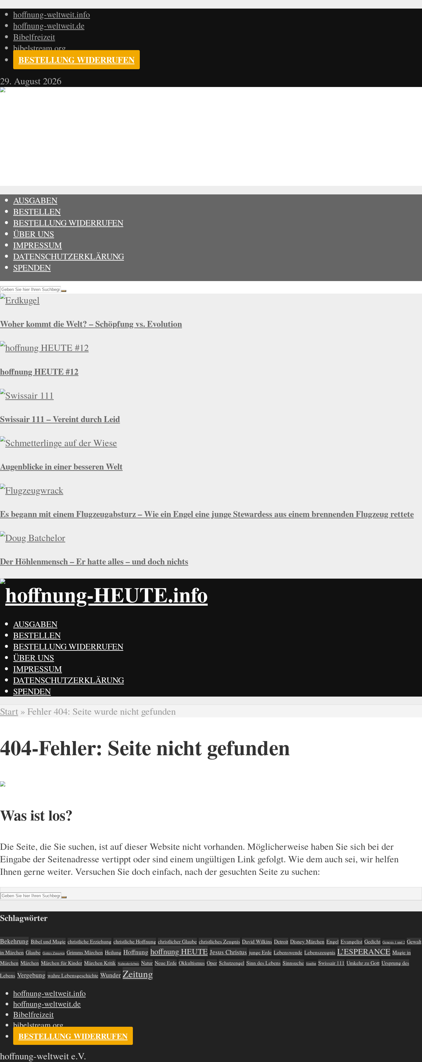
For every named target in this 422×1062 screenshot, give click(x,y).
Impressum (37, 244)
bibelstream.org (39, 47)
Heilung (113, 952)
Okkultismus (192, 962)
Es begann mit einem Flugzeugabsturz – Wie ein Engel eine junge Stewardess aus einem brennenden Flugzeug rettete (207, 513)
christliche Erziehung (89, 941)
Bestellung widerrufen (76, 59)
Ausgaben (35, 200)
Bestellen (37, 211)
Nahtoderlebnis (128, 963)
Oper (212, 962)
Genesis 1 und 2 (393, 942)
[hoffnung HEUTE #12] (44, 347)
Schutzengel (231, 962)
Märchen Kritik (100, 962)
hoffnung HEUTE (179, 951)
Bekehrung (14, 941)
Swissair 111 (331, 962)
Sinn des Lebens (263, 962)
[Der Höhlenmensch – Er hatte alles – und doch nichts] (32, 537)
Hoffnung (135, 952)
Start (9, 711)
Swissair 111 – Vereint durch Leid (60, 419)
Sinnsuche (293, 962)
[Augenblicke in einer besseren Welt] (58, 442)
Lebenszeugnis (319, 952)
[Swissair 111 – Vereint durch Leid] (27, 395)
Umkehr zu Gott (363, 962)
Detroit (281, 941)
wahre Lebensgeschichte (72, 975)
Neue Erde (166, 962)
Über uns (33, 233)
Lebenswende (288, 952)
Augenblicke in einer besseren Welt (61, 466)
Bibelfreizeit (34, 36)
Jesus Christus (228, 952)
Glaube (33, 952)
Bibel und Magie (48, 941)
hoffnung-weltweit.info (51, 14)
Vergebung (31, 975)
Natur (147, 962)
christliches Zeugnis (219, 941)
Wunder (110, 975)
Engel (332, 941)
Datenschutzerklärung (68, 256)
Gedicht (372, 941)
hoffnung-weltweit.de (48, 25)
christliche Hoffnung (134, 941)
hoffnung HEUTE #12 (39, 371)
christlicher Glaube (177, 941)
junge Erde (260, 952)
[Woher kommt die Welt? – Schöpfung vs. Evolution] (20, 300)
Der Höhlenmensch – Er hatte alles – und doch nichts (94, 561)
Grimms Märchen (85, 952)
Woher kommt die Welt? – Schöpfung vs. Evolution (91, 323)
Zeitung (138, 973)
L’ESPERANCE (363, 951)
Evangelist (351, 941)
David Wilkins (257, 941)
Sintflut (311, 963)
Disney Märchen (307, 941)
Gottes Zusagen (54, 953)
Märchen (29, 962)
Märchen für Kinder (61, 962)
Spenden (32, 267)
